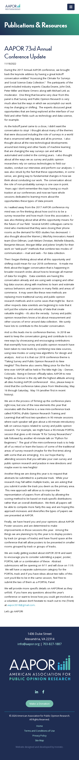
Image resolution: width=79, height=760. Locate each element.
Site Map (39, 740)
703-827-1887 (52, 644)
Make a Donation (40, 703)
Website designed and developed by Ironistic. (39, 747)
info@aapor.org (28, 644)
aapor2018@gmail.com (21, 605)
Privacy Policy (39, 735)
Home (39, 726)
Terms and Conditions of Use (39, 730)
